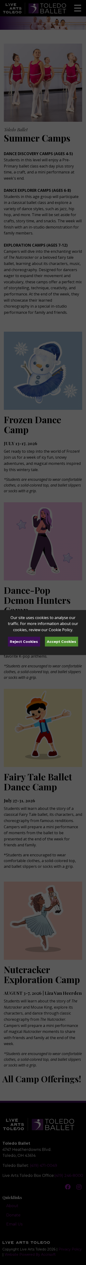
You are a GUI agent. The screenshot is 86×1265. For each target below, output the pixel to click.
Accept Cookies (61, 642)
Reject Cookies (24, 642)
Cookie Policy (60, 629)
